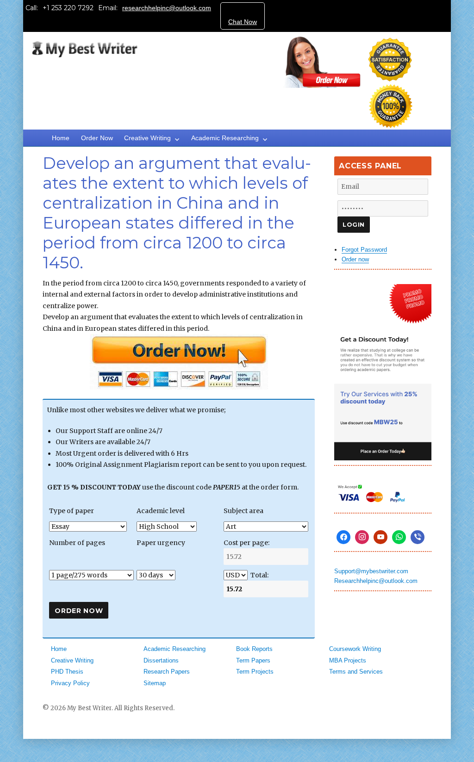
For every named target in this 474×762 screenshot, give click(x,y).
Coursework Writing (355, 648)
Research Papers (166, 671)
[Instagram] (362, 537)
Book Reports (254, 648)
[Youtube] (380, 537)
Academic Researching (225, 138)
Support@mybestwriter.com (371, 571)
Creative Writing (147, 138)
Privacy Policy (70, 683)
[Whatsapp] (399, 537)
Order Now (97, 138)
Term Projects (255, 671)
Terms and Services (356, 671)
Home (60, 138)
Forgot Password (364, 249)
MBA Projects (347, 660)
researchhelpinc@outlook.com (166, 8)
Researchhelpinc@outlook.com (376, 580)
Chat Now (242, 21)
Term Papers (253, 660)
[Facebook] (343, 537)
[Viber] (417, 537)
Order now (355, 259)
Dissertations (161, 660)
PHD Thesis (67, 671)
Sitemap (154, 683)
